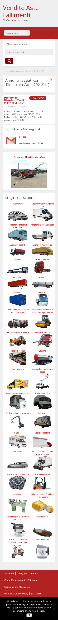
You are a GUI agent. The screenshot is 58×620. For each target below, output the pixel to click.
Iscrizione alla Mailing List (17, 587)
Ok (29, 615)
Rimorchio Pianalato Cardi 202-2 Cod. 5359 (14, 100)
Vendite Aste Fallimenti (21, 11)
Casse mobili (18, 292)
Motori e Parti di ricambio (18, 474)
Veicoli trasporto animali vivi (18, 393)
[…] (27, 120)
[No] (54, 608)
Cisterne (42, 351)
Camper (17, 433)
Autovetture (18, 204)
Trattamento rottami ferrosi (17, 413)
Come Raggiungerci (14, 580)
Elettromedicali (42, 539)
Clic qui (22, 137)
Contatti (34, 573)
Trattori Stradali (42, 259)
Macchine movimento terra (17, 332)
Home (6, 71)
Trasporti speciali (17, 351)
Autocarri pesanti (17, 245)
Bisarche (18, 259)
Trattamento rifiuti (42, 393)
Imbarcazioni (42, 517)
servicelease (23, 107)
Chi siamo (32, 580)
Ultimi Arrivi (8, 573)
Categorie (22, 573)
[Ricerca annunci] (9, 61)
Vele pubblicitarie (42, 433)
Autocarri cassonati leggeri (42, 225)
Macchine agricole (42, 332)
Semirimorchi (18, 277)
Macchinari (18, 494)
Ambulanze (43, 413)
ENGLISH (36, 593)
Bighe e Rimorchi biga (42, 245)
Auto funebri (17, 452)
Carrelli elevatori (42, 474)
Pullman (42, 292)
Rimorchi (11, 107)
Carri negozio (18, 369)
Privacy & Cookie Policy (16, 593)
